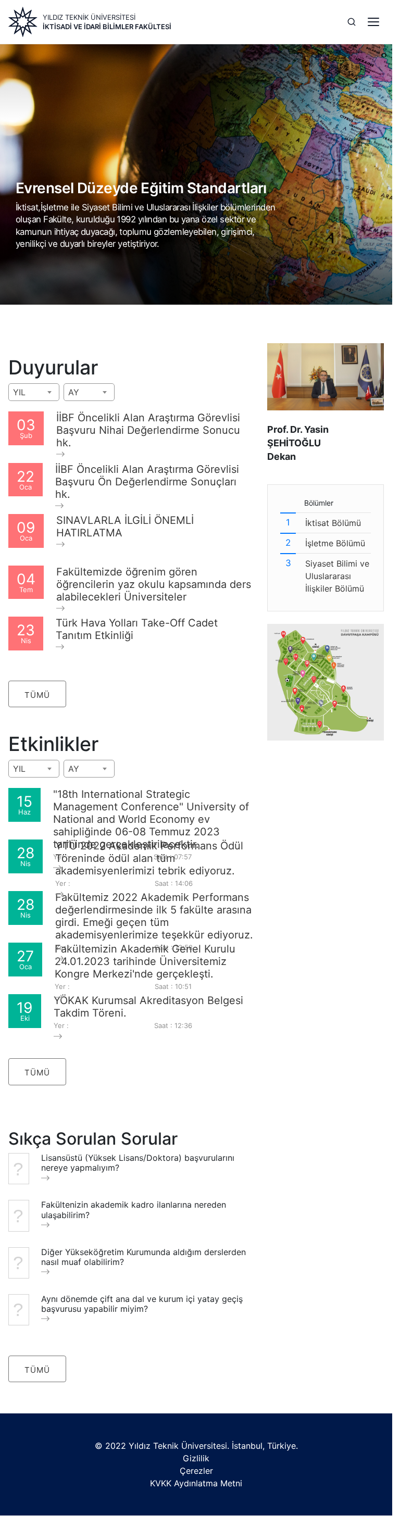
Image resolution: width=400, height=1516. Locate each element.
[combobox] (34, 392)
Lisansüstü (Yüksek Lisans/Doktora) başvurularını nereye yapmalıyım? (137, 1163)
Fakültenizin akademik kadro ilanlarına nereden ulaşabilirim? (133, 1210)
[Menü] (373, 21)
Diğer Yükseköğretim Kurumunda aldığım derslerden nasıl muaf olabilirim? (143, 1257)
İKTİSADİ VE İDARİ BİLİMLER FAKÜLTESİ (107, 26)
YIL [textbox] (19, 392)
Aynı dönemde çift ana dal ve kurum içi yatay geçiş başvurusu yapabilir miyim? (142, 1304)
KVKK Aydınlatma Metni (196, 1483)
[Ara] (351, 21)
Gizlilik (196, 1458)
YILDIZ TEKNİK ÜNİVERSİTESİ (89, 17)
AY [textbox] (73, 392)
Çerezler (196, 1470)
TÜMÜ (37, 695)
